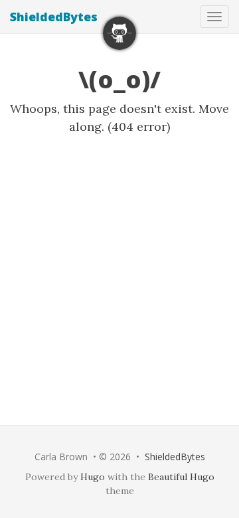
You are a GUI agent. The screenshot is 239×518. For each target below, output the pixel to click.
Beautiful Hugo (181, 477)
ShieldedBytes (54, 17)
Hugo (92, 477)
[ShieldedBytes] (119, 33)
